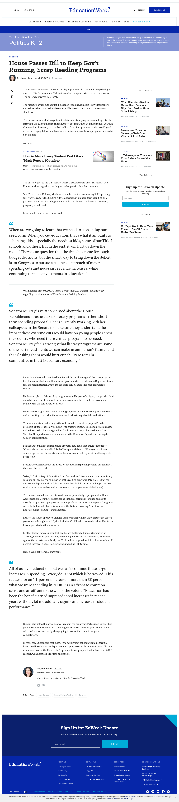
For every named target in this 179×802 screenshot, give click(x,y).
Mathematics (29, 152)
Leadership (35, 22)
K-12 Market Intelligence (151, 780)
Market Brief (141, 22)
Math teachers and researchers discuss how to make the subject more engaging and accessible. (50, 167)
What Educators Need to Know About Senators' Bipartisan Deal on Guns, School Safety (135, 107)
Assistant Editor (43, 673)
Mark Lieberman (127, 141)
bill (81, 89)
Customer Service (93, 775)
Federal (13, 57)
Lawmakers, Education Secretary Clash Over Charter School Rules (134, 133)
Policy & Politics (54, 22)
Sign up (115, 744)
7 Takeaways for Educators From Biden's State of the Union (136, 158)
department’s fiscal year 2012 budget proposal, (60, 540)
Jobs (126, 22)
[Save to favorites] (12, 97)
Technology (101, 22)
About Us (62, 762)
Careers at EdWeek (65, 784)
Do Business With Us (151, 762)
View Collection (146, 175)
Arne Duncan (44, 695)
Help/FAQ (89, 771)
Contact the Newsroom (95, 779)
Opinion (116, 22)
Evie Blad (124, 116)
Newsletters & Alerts (122, 771)
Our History (62, 771)
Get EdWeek (119, 762)
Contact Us (91, 762)
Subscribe (159, 10)
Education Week (57, 673)
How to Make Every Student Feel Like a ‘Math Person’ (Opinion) (53, 158)
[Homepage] (89, 10)
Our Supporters (64, 779)
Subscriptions (119, 766)
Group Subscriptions (122, 775)
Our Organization (64, 766)
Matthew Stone (127, 237)
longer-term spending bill (68, 517)
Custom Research (149, 784)
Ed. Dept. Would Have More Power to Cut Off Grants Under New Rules (137, 229)
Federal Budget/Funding (63, 695)
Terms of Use (83, 792)
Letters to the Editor (94, 766)
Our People (62, 775)
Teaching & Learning (79, 22)
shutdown (28, 112)
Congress (82, 695)
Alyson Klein (26, 78)
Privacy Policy (100, 792)
